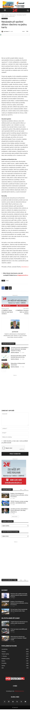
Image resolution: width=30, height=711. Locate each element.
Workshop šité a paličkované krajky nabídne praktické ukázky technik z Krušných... (18, 595)
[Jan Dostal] (3, 31)
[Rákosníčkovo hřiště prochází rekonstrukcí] (6, 365)
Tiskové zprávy (12, 15)
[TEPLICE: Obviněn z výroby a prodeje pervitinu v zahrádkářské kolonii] (5, 503)
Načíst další (14, 516)
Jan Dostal (6, 31)
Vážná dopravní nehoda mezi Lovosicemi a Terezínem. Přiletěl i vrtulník (18, 638)
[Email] (6, 288)
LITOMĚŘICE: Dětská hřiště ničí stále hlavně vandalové (7, 312)
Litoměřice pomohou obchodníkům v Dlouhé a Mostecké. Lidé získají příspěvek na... (19, 510)
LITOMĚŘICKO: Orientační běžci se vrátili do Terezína (22, 312)
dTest (7, 280)
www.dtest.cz (24, 266)
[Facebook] (3, 288)
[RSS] (17, 701)
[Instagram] (8, 701)
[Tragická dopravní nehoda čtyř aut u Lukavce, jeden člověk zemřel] (5, 623)
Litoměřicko (4, 352)
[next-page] (5, 371)
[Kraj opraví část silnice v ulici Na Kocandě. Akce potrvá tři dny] (6, 358)
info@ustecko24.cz (22, 275)
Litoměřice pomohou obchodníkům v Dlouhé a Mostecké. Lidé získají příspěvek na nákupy (19, 349)
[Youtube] (25, 701)
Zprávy (6, 15)
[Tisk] (10, 288)
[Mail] (12, 701)
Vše (21, 489)
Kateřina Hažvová (15, 352)
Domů (3, 15)
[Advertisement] (15, 391)
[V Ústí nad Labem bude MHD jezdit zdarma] (5, 631)
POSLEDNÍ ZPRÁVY (7, 489)
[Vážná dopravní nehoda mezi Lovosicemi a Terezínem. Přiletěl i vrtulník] (5, 638)
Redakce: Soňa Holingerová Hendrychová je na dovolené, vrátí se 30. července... (19, 495)
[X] (21, 701)
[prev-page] (2, 371)
